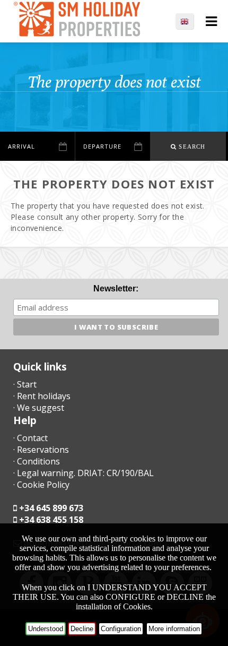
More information (174, 629)
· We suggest (38, 408)
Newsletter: (115, 288)
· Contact (30, 438)
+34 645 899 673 (51, 508)
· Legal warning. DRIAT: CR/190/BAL (83, 473)
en (190, 21)
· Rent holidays (42, 396)
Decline (82, 629)
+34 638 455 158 (51, 520)
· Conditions (36, 461)
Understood (45, 629)
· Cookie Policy (41, 484)
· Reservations (41, 449)
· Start (25, 384)
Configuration (121, 629)
